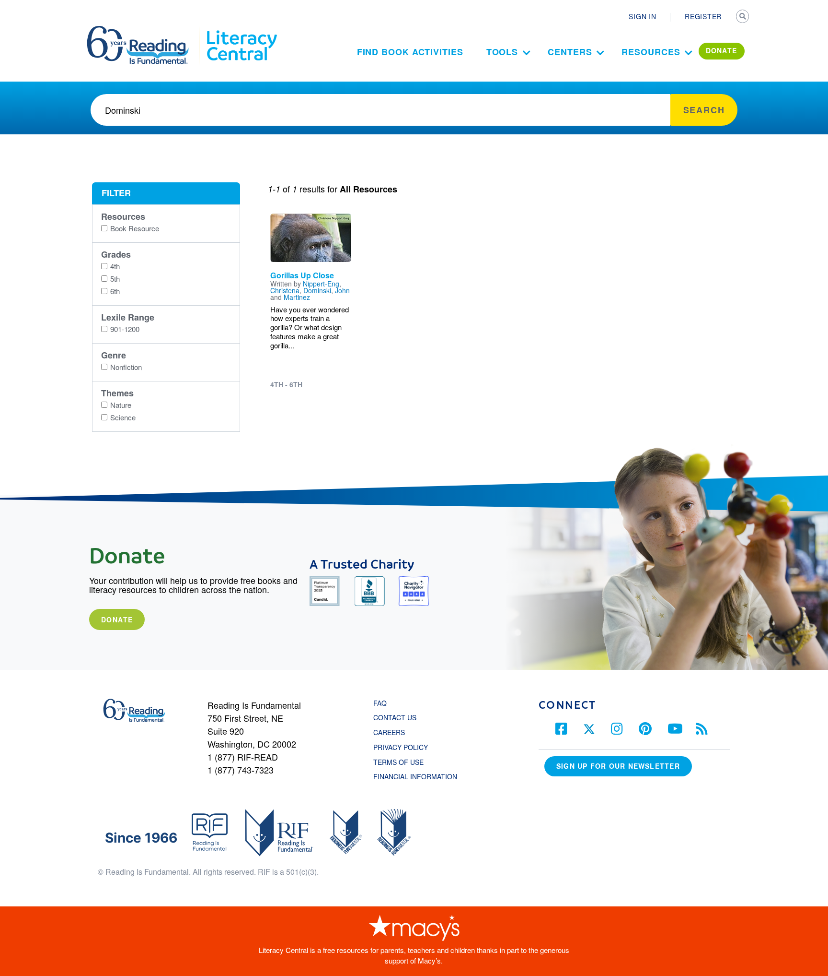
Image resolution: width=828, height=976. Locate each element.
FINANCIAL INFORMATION (415, 776)
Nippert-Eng (321, 283)
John (342, 290)
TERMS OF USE (403, 762)
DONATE (721, 50)
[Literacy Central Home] (241, 30)
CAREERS (389, 732)
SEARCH (743, 17)
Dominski (317, 290)
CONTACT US (397, 717)
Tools (502, 52)
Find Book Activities (410, 52)
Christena (284, 290)
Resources (650, 52)
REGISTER (703, 16)
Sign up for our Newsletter (618, 766)
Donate (117, 619)
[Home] (144, 30)
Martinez (297, 297)
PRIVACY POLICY (400, 747)
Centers (570, 52)
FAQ (380, 703)
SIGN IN (642, 16)
